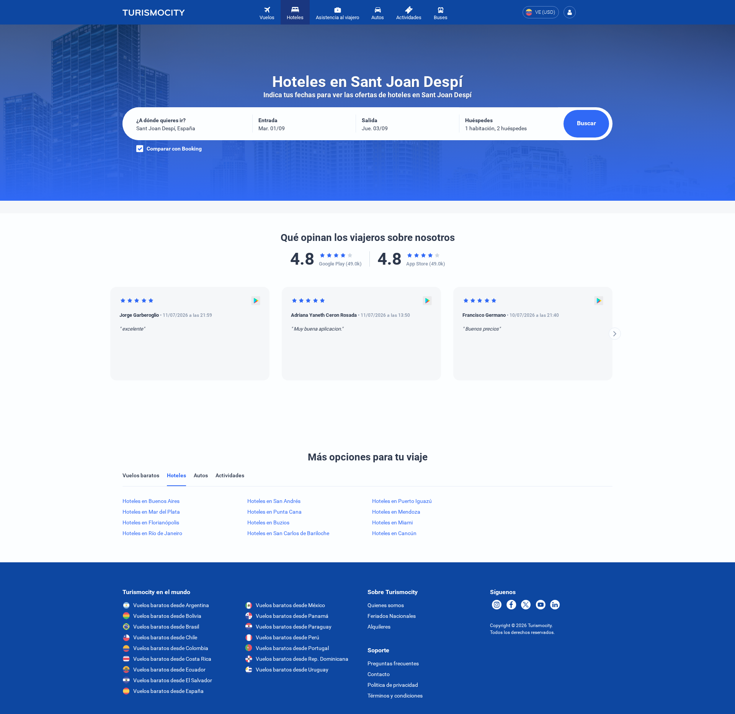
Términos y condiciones (395, 696)
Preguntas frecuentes (393, 663)
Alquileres (379, 627)
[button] (570, 12)
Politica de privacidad (393, 685)
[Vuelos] (153, 12)
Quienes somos (386, 605)
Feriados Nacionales (392, 616)
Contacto (379, 674)
